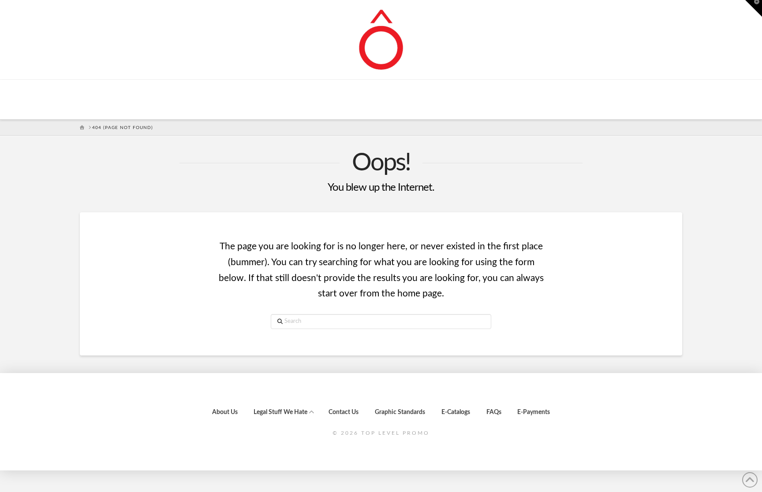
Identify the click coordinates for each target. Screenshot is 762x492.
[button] (753, 8)
